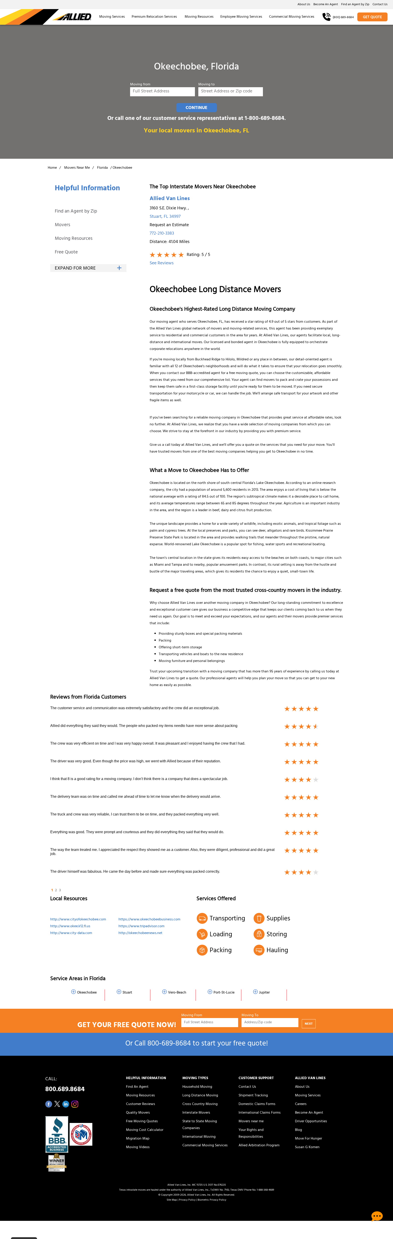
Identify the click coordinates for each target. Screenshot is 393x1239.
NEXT (309, 1024)
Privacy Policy (187, 1200)
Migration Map (137, 1138)
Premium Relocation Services (155, 17)
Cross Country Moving (200, 1104)
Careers (301, 1104)
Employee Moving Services (241, 17)
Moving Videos (138, 1147)
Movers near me (251, 1121)
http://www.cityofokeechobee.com (78, 919)
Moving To (250, 1015)
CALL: (65, 1085)
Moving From (191, 1015)
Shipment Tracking (253, 1095)
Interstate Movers (196, 1113)
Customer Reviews (140, 1104)
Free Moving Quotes (142, 1121)
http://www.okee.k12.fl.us (70, 926)
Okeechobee (87, 992)
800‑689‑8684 (169, 1044)
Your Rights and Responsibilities (251, 1133)
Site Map (172, 1200)
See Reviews (162, 263)
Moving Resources (199, 17)
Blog (298, 1130)
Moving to (206, 84)
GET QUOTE (372, 17)
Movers (62, 225)
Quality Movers (138, 1113)
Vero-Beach (177, 992)
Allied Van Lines (170, 199)
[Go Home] (45, 17)
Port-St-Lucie (224, 992)
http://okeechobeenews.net (140, 933)
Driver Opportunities (311, 1121)
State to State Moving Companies (199, 1125)
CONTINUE (196, 108)
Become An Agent (325, 4)
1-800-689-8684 (264, 119)
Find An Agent (137, 1087)
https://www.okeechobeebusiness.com (149, 919)
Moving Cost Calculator (144, 1130)
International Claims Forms (260, 1113)
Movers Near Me (77, 168)
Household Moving (197, 1087)
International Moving (199, 1137)
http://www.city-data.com (71, 933)
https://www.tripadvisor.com (141, 926)
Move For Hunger (308, 1138)
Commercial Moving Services (291, 17)
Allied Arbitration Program (259, 1145)
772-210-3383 (162, 234)
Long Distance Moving (200, 1095)
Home (52, 168)
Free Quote (66, 252)
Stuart (127, 992)
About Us (303, 4)
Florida (102, 168)
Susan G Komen (307, 1147)
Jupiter (264, 992)
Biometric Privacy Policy (212, 1200)
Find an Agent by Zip (355, 4)
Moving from (140, 84)
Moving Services (112, 17)
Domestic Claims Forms (257, 1104)
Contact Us (380, 4)
